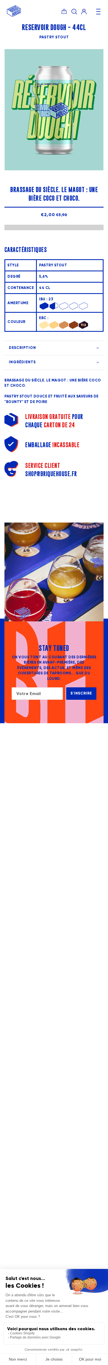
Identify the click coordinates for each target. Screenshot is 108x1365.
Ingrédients (22, 362)
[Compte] (84, 11)
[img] (74, 11)
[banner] (14, 15)
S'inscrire (81, 693)
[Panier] (64, 11)
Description (22, 348)
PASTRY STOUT (54, 37)
